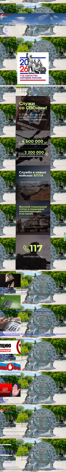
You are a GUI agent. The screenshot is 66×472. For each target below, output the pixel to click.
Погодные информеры (33, 24)
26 (24, 92)
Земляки (3, 45)
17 (5, 91)
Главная (3, 32)
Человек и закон (6, 35)
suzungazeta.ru (2, 19)
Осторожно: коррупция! (7, 356)
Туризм (5, 43)
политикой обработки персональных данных (54, 468)
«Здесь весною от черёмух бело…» (6, 5)
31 (5, 94)
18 (14, 91)
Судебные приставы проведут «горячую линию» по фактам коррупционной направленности (26, 311)
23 (61, 91)
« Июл (32, 95)
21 (42, 91)
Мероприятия (6, 30)
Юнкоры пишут (6, 31)
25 (14, 92)
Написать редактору (3, 446)
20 (33, 91)
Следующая (3, 405)
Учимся (5, 29)
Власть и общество (5, 34)
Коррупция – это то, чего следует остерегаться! (13, 290)
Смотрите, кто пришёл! (4, 7)
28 (42, 92)
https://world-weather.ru (33, 23)
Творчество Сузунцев (7, 46)
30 (61, 92)
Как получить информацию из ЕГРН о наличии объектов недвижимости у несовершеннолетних (17, 6)
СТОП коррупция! (5, 378)
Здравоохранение (6, 42)
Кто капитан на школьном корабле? (6, 8)
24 (5, 92)
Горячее (5, 33)
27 (33, 92)
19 (24, 91)
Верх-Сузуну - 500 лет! (4, 9)
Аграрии (5, 47)
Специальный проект (5, 44)
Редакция (4, 48)
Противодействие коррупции (8, 36)
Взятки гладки (4, 399)
